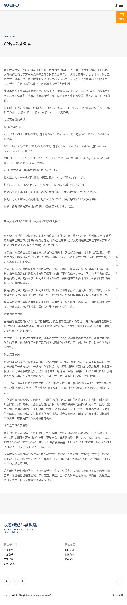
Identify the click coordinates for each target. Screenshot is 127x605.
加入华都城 (118, 595)
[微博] (117, 265)
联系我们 (69, 559)
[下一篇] (117, 297)
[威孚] (12, 5)
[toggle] (121, 5)
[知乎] (117, 273)
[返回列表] (117, 289)
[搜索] (115, 5)
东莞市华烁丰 (11, 564)
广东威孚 (8, 550)
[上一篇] (117, 281)
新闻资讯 (69, 554)
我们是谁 (69, 550)
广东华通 (8, 559)
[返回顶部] (119, 581)
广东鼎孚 (8, 554)
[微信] (117, 257)
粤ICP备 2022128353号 (42, 595)
